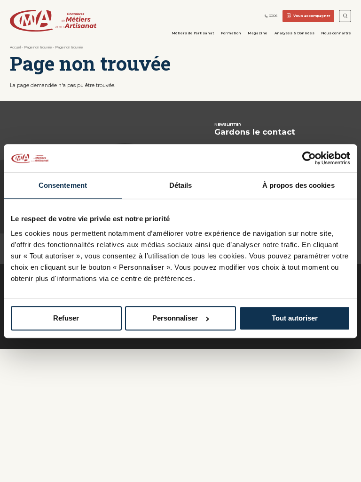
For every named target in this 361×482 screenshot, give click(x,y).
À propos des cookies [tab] (298, 185)
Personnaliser (175, 318)
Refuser (66, 318)
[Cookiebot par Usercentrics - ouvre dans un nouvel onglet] (309, 158)
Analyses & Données (294, 33)
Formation (231, 33)
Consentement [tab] (63, 185)
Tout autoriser (295, 318)
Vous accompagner (311, 16)
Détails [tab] (180, 185)
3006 (273, 15)
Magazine (257, 33)
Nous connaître (336, 33)
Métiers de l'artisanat (193, 33)
